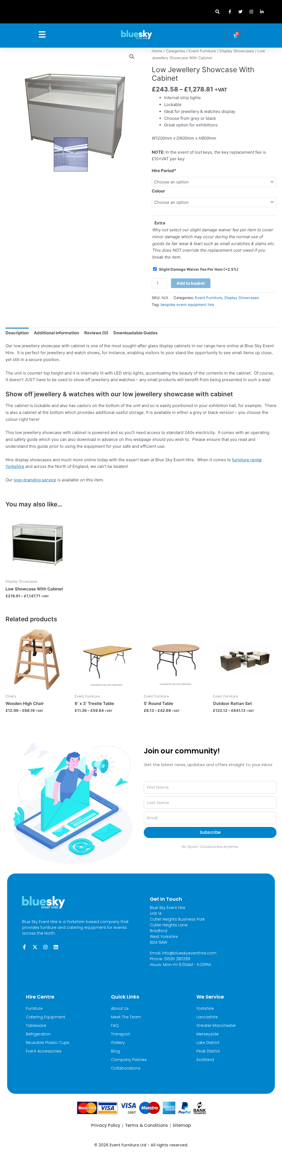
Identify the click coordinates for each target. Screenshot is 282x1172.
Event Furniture (202, 51)
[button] (217, 11)
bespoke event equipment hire (187, 304)
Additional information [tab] (56, 332)
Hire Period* (164, 170)
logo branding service (35, 479)
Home (157, 51)
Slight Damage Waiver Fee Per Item (198, 269)
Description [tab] (17, 332)
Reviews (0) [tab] (96, 332)
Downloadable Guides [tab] (135, 332)
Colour (158, 191)
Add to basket (191, 283)
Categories (175, 51)
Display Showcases (236, 51)
